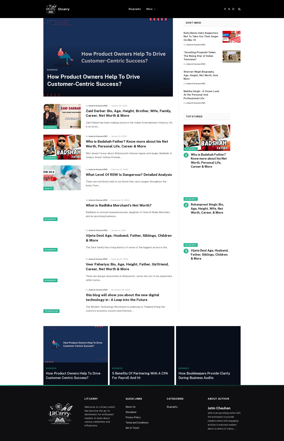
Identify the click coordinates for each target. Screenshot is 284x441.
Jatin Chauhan (219, 408)
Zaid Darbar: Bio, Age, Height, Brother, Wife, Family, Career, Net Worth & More (128, 113)
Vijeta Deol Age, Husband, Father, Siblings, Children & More (129, 237)
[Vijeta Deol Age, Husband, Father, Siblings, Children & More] (62, 239)
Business (52, 70)
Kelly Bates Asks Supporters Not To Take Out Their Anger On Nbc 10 (201, 36)
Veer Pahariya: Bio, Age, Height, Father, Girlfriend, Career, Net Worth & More (127, 266)
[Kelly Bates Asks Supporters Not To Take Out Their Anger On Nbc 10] (232, 37)
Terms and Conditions (137, 422)
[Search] (239, 9)
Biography (135, 9)
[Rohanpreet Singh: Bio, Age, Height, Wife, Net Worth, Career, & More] (207, 188)
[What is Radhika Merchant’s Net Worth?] (62, 208)
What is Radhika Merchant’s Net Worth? (119, 205)
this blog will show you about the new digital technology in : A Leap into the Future (122, 297)
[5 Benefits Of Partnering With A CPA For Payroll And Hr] (142, 344)
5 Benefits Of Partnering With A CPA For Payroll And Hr (140, 375)
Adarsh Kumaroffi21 (98, 106)
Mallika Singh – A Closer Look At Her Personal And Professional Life (201, 95)
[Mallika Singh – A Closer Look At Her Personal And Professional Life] (232, 95)
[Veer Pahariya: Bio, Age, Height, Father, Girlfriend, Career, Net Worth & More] (62, 269)
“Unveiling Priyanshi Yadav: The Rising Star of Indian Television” (200, 56)
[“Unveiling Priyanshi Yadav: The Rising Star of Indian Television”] (232, 56)
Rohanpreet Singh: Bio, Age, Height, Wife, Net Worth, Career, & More (207, 208)
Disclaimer (131, 412)
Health (48, 188)
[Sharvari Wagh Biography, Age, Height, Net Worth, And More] (232, 76)
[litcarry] (50, 9)
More (149, 9)
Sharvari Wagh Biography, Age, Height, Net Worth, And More (201, 75)
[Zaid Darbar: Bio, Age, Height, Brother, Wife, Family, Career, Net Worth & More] (62, 116)
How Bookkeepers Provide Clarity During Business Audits (204, 375)
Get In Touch (132, 428)
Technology (51, 311)
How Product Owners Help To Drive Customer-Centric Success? (93, 80)
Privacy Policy (133, 417)
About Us (130, 407)
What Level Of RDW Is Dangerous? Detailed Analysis (129, 175)
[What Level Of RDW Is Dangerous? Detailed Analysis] (62, 177)
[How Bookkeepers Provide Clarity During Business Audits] (208, 344)
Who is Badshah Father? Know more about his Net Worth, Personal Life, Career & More (127, 143)
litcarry (64, 9)
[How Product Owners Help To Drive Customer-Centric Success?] (108, 57)
